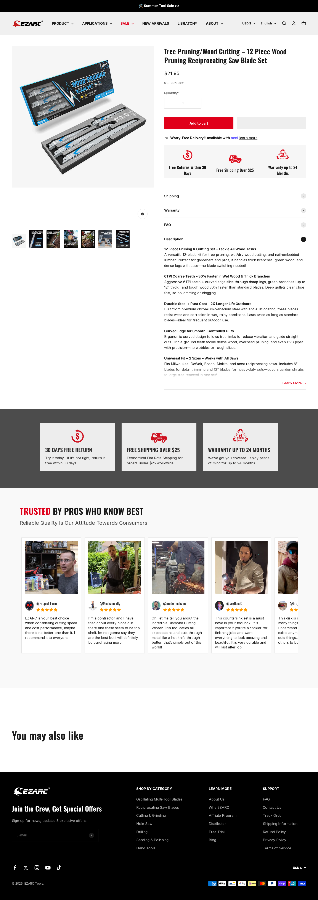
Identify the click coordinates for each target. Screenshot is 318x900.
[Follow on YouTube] (48, 868)
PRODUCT (60, 23)
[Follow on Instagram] (37, 868)
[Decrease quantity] (170, 103)
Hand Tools (145, 848)
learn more (248, 138)
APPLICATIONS (95, 23)
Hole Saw (144, 823)
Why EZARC (219, 807)
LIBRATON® (187, 23)
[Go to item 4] (71, 239)
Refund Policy (274, 832)
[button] (271, 123)
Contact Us (272, 807)
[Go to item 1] (19, 241)
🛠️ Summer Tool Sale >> (159, 5)
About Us (217, 799)
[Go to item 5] (88, 239)
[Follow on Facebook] (15, 868)
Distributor (217, 823)
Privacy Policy (274, 840)
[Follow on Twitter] (26, 868)
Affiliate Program (222, 815)
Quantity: (171, 93)
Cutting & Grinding (151, 815)
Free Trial (217, 832)
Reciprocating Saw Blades (157, 807)
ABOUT (212, 23)
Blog (212, 840)
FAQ (266, 799)
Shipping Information (280, 823)
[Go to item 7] (123, 239)
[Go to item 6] (105, 239)
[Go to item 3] (53, 239)
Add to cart (199, 123)
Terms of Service (277, 848)
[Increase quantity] (195, 103)
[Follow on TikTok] (59, 868)
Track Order (273, 815)
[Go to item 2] (36, 239)
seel (235, 138)
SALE (124, 23)
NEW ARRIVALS (155, 23)
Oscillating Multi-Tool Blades (159, 799)
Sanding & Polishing (152, 840)
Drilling (142, 832)
